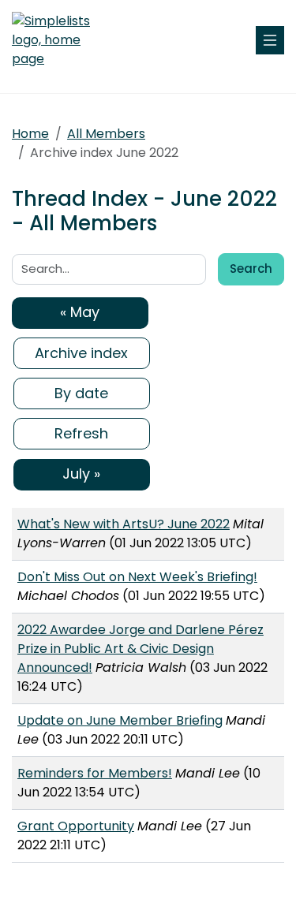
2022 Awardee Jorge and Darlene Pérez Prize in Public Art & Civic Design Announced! (140, 649)
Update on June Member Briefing (120, 720)
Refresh (81, 433)
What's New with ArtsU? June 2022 (123, 524)
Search (251, 268)
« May (79, 312)
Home (30, 134)
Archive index (81, 353)
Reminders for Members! (94, 773)
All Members (106, 134)
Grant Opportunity (75, 826)
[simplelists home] (59, 40)
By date (81, 393)
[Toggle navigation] (270, 40)
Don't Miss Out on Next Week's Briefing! (137, 577)
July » (81, 473)
